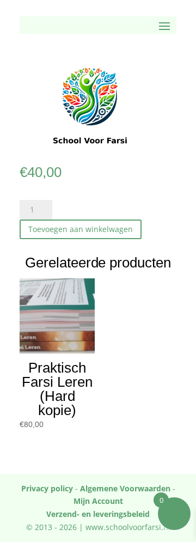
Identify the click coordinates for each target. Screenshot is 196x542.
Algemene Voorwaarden (125, 488)
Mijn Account (98, 501)
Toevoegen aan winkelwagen (80, 229)
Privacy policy (47, 488)
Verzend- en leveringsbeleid (98, 514)
